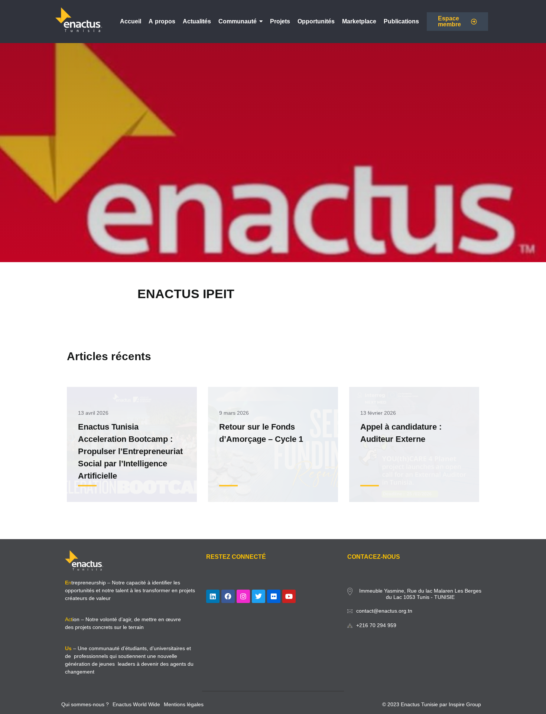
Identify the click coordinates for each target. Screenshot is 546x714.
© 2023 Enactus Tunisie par (415, 704)
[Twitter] (258, 596)
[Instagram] (243, 596)
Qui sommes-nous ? (85, 704)
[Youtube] (289, 596)
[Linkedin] (213, 596)
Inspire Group (465, 704)
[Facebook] (228, 596)
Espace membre (449, 21)
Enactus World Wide (136, 704)
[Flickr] (273, 596)
